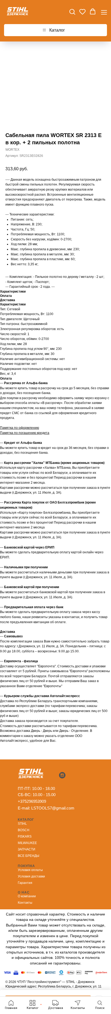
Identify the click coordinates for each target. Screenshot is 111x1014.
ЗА (20, 849)
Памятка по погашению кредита (24, 433)
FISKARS (25, 836)
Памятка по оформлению (19, 428)
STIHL (22, 824)
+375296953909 (32, 801)
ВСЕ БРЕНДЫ (28, 856)
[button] (72, 11)
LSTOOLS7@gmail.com (52, 808)
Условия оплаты (30, 870)
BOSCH (23, 830)
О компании (27, 896)
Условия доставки (31, 876)
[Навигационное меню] (104, 11)
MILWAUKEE (27, 843)
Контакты (25, 903)
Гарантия (25, 883)
